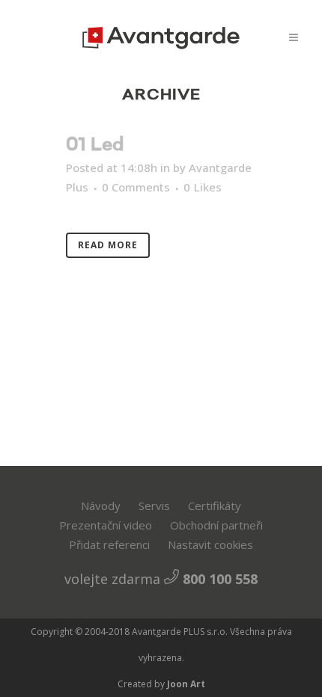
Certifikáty (214, 505)
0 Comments (136, 186)
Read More (108, 245)
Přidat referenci (109, 544)
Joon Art (185, 684)
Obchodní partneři (216, 525)
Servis (154, 505)
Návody (101, 505)
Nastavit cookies (210, 544)
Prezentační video (105, 525)
